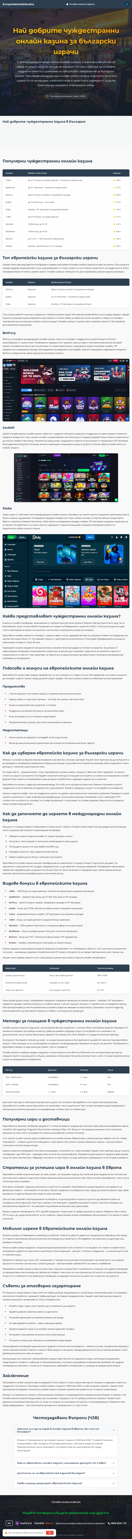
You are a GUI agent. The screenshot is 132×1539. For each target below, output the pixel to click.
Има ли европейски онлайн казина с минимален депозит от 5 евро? (61, 1463)
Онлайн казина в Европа (81, 4)
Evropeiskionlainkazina (18, 4)
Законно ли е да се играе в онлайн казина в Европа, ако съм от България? (58, 1430)
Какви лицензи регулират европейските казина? (49, 1483)
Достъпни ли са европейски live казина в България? (51, 1473)
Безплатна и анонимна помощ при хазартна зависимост (80, 1523)
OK (50, 1533)
